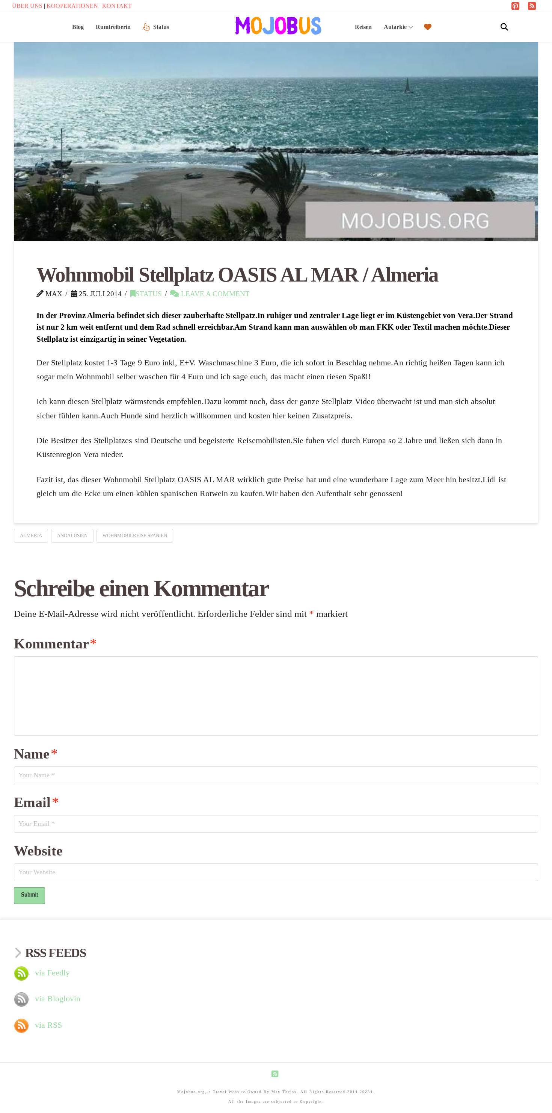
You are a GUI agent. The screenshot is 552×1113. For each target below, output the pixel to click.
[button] (504, 27)
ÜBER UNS (28, 6)
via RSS (48, 1025)
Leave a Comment (214, 294)
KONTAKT (117, 6)
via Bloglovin (57, 998)
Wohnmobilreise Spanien (135, 535)
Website (38, 851)
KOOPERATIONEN (73, 6)
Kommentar (55, 643)
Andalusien (72, 535)
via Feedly (52, 972)
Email (36, 802)
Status (149, 294)
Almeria (31, 535)
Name (36, 754)
